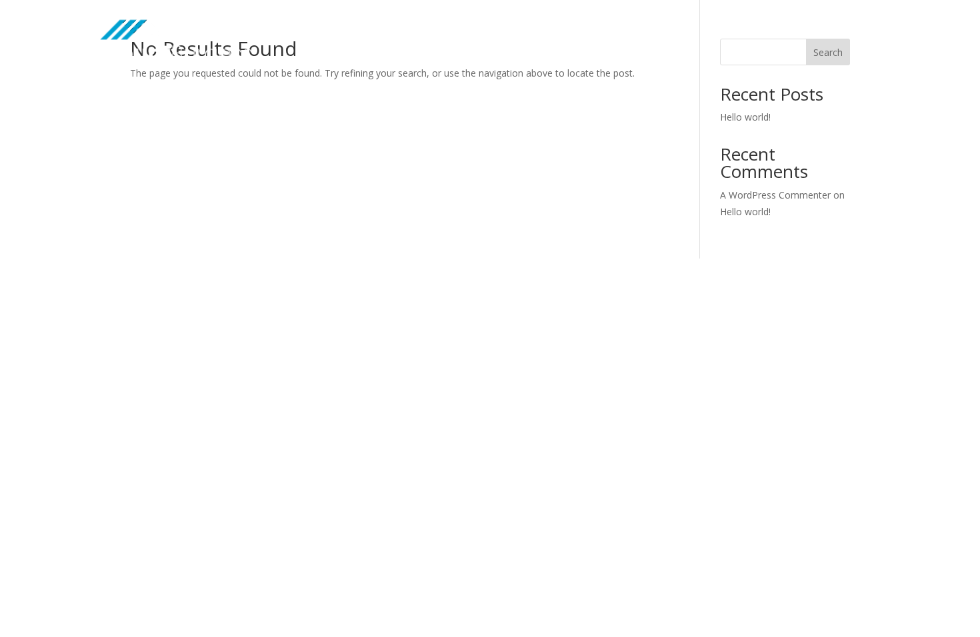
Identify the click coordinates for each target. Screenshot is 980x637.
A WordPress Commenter (775, 195)
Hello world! (745, 117)
